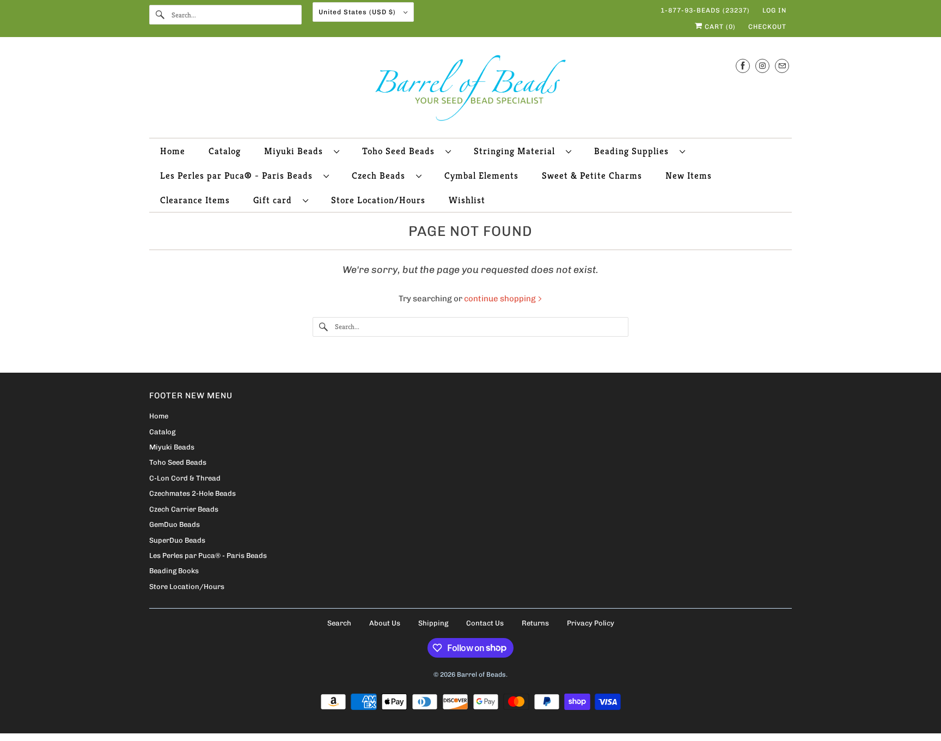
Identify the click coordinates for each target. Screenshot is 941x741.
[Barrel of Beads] (470, 90)
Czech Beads (381, 175)
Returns (535, 623)
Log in (774, 10)
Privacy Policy (590, 623)
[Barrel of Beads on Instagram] (762, 65)
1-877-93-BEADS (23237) (705, 10)
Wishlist (467, 200)
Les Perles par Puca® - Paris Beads (239, 175)
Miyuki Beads (296, 151)
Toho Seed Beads (401, 151)
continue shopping (500, 298)
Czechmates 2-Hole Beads (192, 493)
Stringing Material (517, 151)
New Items (688, 175)
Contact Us (485, 623)
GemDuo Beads (174, 524)
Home (172, 151)
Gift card (275, 200)
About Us (384, 623)
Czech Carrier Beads (183, 509)
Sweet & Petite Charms (592, 175)
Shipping (433, 623)
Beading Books (174, 571)
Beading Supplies (634, 151)
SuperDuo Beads (177, 540)
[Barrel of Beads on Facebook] (743, 65)
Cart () (719, 27)
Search (339, 623)
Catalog (225, 151)
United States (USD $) (358, 12)
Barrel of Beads (481, 674)
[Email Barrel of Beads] (782, 65)
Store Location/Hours (378, 200)
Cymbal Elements (481, 175)
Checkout (767, 27)
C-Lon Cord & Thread (185, 478)
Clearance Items (195, 200)
